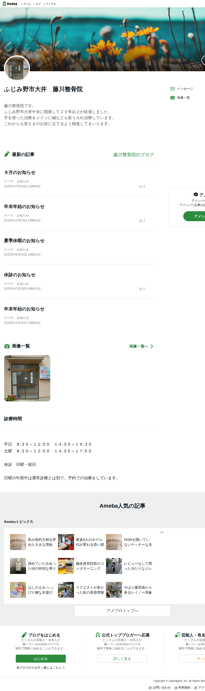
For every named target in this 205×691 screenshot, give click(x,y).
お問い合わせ (162, 687)
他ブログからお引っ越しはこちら (39, 667)
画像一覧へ (139, 346)
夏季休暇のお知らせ (24, 240)
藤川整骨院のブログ (134, 154)
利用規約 (184, 687)
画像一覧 (183, 97)
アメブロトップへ (122, 611)
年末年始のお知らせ (24, 206)
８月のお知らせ (20, 172)
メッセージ (185, 88)
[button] (41, 659)
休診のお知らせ (20, 274)
